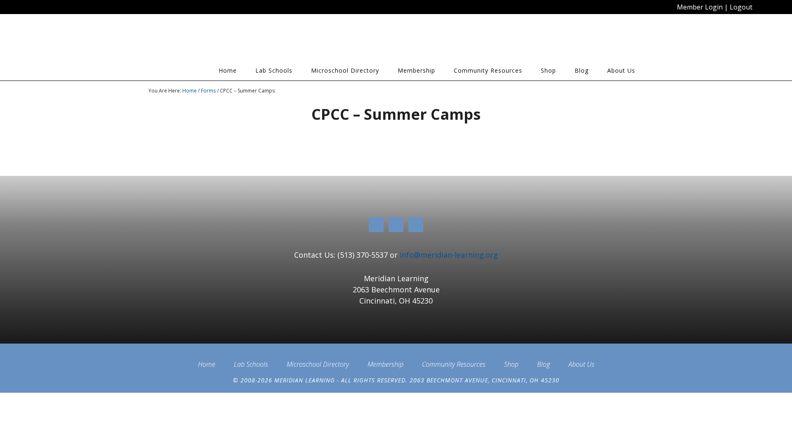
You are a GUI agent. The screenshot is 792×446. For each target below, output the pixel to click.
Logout (741, 7)
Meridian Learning (222, 41)
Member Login (700, 7)
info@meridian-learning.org (449, 255)
